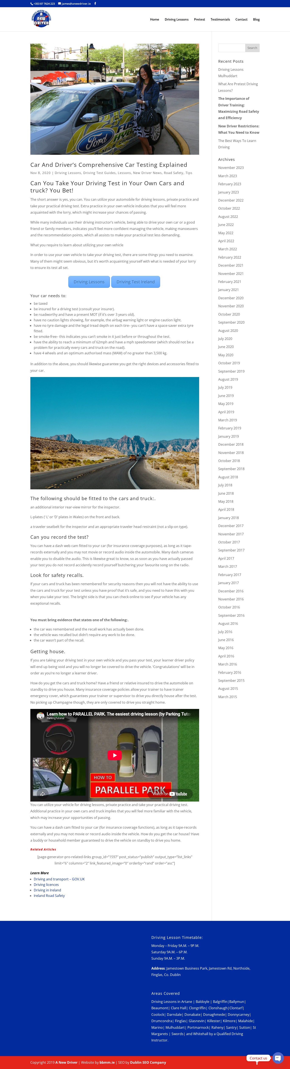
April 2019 (226, 412)
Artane (186, 1001)
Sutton (244, 1027)
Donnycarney (238, 1014)
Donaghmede (214, 1014)
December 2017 (231, 525)
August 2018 (228, 477)
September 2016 (231, 615)
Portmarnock (198, 1027)
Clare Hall (178, 1008)
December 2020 (231, 298)
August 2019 (228, 379)
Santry (231, 1027)
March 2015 (227, 697)
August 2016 (228, 623)
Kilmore (229, 1021)
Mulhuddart (175, 1027)
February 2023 (229, 184)
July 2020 (225, 338)
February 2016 (229, 672)
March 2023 (227, 176)
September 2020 (231, 322)
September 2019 (231, 371)
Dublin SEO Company (148, 1062)
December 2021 (231, 265)
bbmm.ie (107, 1062)
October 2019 (229, 363)
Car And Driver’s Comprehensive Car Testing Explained (108, 164)
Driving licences (46, 884)
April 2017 (226, 558)
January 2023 (228, 192)
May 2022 (225, 233)
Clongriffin (197, 1008)
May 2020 (225, 355)
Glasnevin (196, 1021)
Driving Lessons (177, 19)
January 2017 (228, 582)
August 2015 (228, 688)
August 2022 (228, 216)
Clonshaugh (218, 1008)
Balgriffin (220, 1001)
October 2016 (229, 607)
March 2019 (227, 420)
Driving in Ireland (47, 890)
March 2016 (227, 664)
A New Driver (66, 1062)
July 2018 (225, 485)
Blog (256, 19)
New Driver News (147, 173)
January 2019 (228, 436)
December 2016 (231, 591)
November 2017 (231, 534)
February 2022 (229, 257)
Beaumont (159, 1008)
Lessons (124, 173)
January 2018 (228, 517)
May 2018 (225, 501)
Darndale (174, 1014)
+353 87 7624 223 (44, 4)
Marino (157, 1027)
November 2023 (231, 167)
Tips (189, 173)
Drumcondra (161, 1021)
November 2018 (231, 452)
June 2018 (226, 493)
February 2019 (229, 428)
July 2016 (225, 631)
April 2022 (226, 241)
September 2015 (231, 680)
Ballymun (236, 1001)
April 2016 (226, 656)
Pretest (199, 19)
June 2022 (226, 224)
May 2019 (225, 403)
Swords (177, 1033)
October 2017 (229, 542)
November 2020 (231, 306)
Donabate (192, 1014)
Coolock (157, 1014)
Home (154, 19)
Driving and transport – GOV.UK (59, 879)
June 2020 (226, 346)
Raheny (217, 1027)
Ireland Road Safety (49, 895)
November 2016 (231, 599)
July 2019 (225, 387)
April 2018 (226, 509)
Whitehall (200, 1033)
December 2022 (231, 200)
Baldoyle (202, 1001)
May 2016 (225, 648)
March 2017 (227, 566)
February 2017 (229, 574)
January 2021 (228, 289)
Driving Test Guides (99, 173)
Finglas (180, 1021)
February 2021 (229, 281)
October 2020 (229, 314)
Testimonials (220, 19)
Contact (241, 19)
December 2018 (231, 444)
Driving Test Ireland (136, 282)
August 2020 (228, 330)
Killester (213, 1021)
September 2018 (231, 468)
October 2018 (229, 460)
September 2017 (231, 550)
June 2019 (226, 395)
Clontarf (235, 1008)
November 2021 (231, 273)
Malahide (245, 1021)
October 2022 (229, 208)
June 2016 (226, 640)
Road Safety (173, 173)
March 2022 (227, 249)
